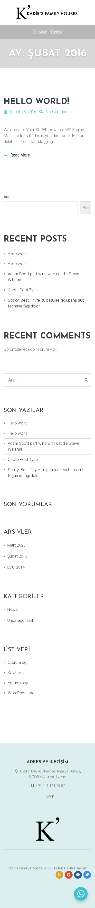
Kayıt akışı (16, 672)
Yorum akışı (18, 682)
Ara (7, 196)
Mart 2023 (16, 545)
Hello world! (36, 102)
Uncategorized (20, 620)
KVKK (50, 797)
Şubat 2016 (17, 556)
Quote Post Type (23, 289)
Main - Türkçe (50, 32)
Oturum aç (17, 662)
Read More (20, 155)
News (12, 609)
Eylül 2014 (16, 567)
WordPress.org (21, 692)
